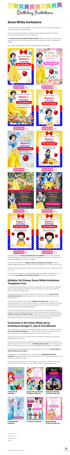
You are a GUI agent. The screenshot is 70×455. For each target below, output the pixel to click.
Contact (10, 440)
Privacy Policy (11, 435)
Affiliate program (12, 438)
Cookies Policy (11, 433)
